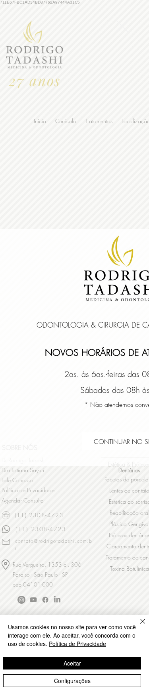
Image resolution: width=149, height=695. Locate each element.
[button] (122, 26)
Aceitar (72, 663)
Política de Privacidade (77, 644)
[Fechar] (137, 626)
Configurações (72, 681)
